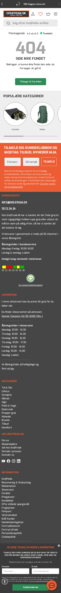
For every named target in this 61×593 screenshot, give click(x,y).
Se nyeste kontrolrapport (31, 285)
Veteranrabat (9, 515)
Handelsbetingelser (13, 522)
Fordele (6, 493)
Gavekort (7, 427)
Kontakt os (8, 454)
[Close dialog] (59, 546)
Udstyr (42, 129)
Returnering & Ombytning (16, 482)
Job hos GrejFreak (11, 447)
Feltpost (7, 511)
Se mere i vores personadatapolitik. (39, 581)
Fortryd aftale (10, 529)
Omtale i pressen (11, 451)
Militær (6, 398)
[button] (48, 14)
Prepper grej (9, 413)
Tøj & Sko (15, 129)
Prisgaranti (8, 497)
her (12, 368)
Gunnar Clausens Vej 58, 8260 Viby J (22, 316)
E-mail (34, 566)
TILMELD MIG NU (30, 587)
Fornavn (5, 566)
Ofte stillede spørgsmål (15, 504)
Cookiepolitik (9, 536)
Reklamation (9, 486)
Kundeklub (7, 500)
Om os (5, 440)
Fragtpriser (8, 507)
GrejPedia (7, 478)
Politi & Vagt (9, 405)
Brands (6, 420)
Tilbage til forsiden (31, 81)
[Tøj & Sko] (15, 114)
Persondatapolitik (12, 533)
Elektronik (7, 409)
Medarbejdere (9, 444)
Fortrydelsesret (11, 526)
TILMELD (49, 161)
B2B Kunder (8, 518)
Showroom (8, 489)
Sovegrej (7, 395)
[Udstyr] (42, 114)
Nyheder (6, 416)
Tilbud (5, 423)
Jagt (4, 402)
